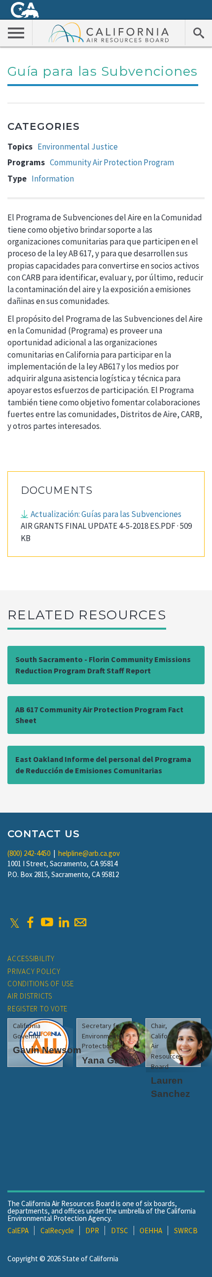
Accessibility (31, 958)
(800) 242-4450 (28, 853)
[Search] (198, 32)
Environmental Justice (77, 146)
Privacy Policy (34, 971)
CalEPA (18, 1230)
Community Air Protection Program (112, 162)
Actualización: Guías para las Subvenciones (106, 514)
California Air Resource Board (109, 32)
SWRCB (186, 1230)
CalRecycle (57, 1230)
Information (53, 178)
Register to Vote (37, 1008)
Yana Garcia (109, 1060)
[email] (80, 922)
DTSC (119, 1230)
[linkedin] (63, 922)
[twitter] (14, 922)
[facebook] (30, 922)
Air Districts (29, 996)
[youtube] (46, 922)
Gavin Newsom (47, 1050)
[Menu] (16, 32)
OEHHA (151, 1230)
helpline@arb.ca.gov (89, 853)
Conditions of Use (40, 983)
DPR (92, 1230)
